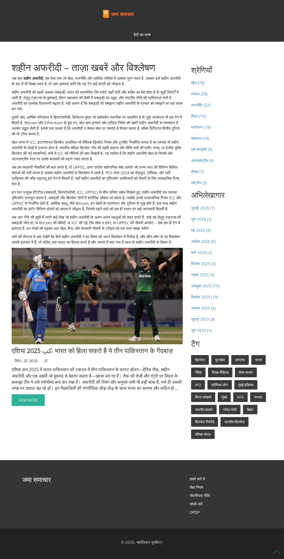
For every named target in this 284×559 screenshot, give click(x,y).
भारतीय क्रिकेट (234, 421)
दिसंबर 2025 (203, 263)
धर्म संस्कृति (201, 149)
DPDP (195, 512)
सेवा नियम (196, 487)
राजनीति (200, 105)
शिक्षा (198, 116)
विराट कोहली (203, 397)
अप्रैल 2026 (203, 241)
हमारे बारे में (197, 478)
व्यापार (199, 93)
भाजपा (258, 397)
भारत (258, 359)
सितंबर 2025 (204, 297)
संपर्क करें (196, 503)
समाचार (200, 138)
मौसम (197, 171)
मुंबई (224, 397)
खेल (197, 82)
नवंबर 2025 (202, 274)
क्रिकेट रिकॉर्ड (204, 421)
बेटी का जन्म (142, 34)
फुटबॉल (220, 359)
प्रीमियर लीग (219, 384)
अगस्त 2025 (203, 308)
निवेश (198, 372)
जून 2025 (201, 330)
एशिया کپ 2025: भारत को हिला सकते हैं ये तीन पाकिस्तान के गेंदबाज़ (92, 351)
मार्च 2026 (201, 252)
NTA (240, 397)
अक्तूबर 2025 (205, 285)
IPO (198, 384)
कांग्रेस (240, 359)
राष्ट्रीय (199, 182)
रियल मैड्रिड (220, 372)
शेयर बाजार (246, 372)
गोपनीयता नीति (200, 495)
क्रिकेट (200, 359)
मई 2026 (201, 230)
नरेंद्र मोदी (230, 409)
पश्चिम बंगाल (203, 434)
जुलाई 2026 (203, 208)
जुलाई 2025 (203, 319)
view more (28, 400)
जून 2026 (201, 219)
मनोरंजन (201, 127)
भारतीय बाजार (204, 409)
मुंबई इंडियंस (245, 384)
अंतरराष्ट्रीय (202, 160)
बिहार (250, 409)
